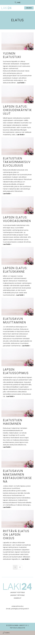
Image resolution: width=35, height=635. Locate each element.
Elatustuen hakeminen (12, 422)
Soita (7, 633)
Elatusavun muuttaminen (14, 320)
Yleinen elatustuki (12, 55)
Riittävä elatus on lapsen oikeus (16, 534)
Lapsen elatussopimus (16, 371)
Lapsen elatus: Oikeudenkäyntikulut (17, 110)
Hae (18, 2)
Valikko (29, 8)
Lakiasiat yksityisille (17, 592)
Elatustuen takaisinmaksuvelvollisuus (16, 162)
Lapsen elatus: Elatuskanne (15, 270)
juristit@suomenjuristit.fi (20, 609)
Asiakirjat (17, 598)
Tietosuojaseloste (17, 628)
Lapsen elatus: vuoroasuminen (17, 219)
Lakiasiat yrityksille (17, 595)
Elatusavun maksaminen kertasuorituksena (17, 476)
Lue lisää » (21, 83)
